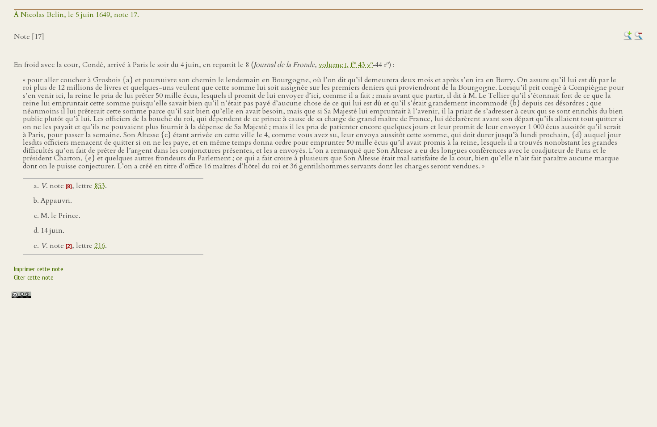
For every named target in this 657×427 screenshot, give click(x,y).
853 (99, 186)
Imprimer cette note (38, 269)
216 (99, 246)
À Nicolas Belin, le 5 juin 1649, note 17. (76, 15)
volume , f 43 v (346, 65)
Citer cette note (34, 277)
